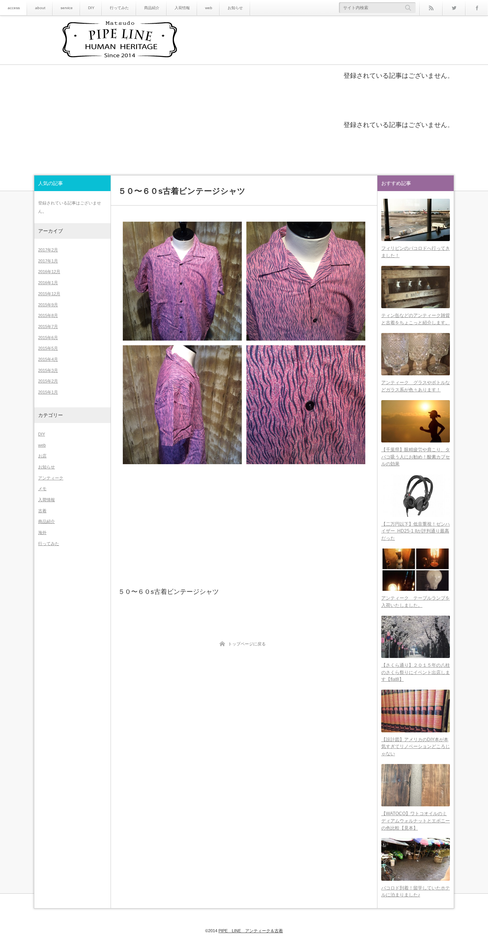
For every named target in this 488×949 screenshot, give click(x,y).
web (208, 8)
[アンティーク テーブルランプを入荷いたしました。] (415, 569)
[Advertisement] (244, 527)
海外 (42, 532)
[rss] (430, 7)
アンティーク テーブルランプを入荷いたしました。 (415, 601)
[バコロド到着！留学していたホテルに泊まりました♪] (415, 859)
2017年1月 (48, 261)
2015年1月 (48, 392)
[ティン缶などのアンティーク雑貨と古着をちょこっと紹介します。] (415, 287)
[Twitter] (453, 7)
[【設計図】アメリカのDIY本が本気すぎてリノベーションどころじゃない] (415, 711)
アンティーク (50, 478)
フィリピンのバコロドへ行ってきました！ (415, 252)
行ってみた (119, 8)
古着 (42, 510)
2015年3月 (48, 370)
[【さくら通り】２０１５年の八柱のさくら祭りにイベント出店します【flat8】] (415, 637)
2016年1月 (48, 282)
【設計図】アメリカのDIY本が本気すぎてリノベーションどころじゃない (415, 746)
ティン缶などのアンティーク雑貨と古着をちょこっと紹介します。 (415, 319)
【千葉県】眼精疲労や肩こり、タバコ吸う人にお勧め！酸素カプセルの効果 (415, 456)
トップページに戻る (247, 644)
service (67, 8)
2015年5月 (48, 348)
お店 (42, 456)
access (14, 8)
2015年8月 (48, 315)
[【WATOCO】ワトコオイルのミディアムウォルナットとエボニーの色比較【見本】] (415, 785)
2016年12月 (49, 271)
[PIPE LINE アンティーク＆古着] (120, 40)
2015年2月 (48, 381)
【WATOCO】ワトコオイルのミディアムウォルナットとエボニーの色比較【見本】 (415, 820)
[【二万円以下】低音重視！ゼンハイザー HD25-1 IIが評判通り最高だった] (415, 495)
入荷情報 (182, 8)
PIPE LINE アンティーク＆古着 (250, 930)
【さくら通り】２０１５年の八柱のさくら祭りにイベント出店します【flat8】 (415, 672)
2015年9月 (48, 304)
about (40, 8)
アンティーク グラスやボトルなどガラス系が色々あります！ (415, 386)
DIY (91, 8)
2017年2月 (48, 250)
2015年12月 (49, 293)
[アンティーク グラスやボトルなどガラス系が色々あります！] (415, 354)
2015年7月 (48, 326)
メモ (42, 488)
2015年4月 (48, 359)
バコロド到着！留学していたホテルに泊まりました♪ (415, 891)
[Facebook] (476, 7)
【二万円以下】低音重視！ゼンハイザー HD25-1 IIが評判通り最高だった (415, 531)
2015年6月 (48, 337)
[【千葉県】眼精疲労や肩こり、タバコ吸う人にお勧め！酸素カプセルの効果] (415, 421)
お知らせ (235, 8)
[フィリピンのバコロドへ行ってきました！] (415, 220)
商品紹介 (151, 8)
